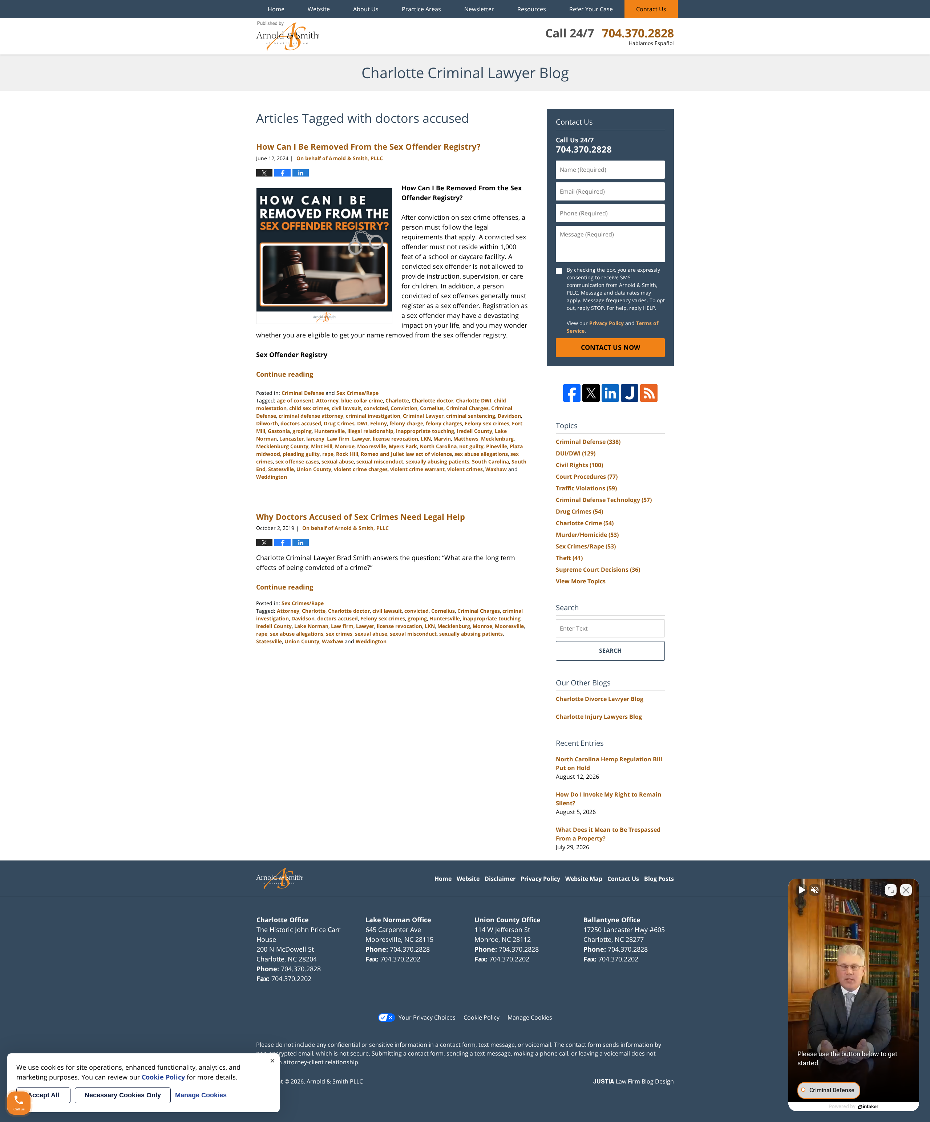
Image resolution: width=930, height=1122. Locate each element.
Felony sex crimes (487, 423)
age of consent (295, 400)
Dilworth (267, 423)
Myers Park (403, 446)
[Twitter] (591, 393)
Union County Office (507, 919)
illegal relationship (370, 431)
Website (319, 9)
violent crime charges (361, 469)
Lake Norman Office (398, 919)
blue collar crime (362, 400)
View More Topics (581, 581)
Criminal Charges (467, 408)
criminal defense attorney (311, 415)
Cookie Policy (482, 1017)
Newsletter (479, 9)
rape (327, 453)
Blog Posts (659, 879)
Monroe (345, 446)
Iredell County (474, 431)
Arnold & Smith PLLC (335, 1081)
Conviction (404, 408)
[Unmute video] (801, 890)
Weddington (271, 476)
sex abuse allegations (481, 453)
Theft (569, 558)
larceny (315, 438)
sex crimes (339, 633)
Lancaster (291, 438)
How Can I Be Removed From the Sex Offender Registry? (368, 146)
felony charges (444, 423)
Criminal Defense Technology (604, 500)
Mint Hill (321, 446)
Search (610, 651)
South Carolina (490, 461)
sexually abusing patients (437, 461)
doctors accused (300, 423)
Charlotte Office (282, 919)
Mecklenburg (497, 438)
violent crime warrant (417, 469)
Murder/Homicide (587, 535)
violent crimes (465, 469)
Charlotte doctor (432, 400)
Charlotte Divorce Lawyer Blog (599, 699)
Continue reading (284, 374)
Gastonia (279, 431)
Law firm (338, 438)
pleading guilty (301, 453)
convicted (376, 408)
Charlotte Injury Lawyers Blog (599, 717)
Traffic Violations (586, 488)
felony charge (406, 423)
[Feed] (649, 393)
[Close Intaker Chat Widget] (906, 890)
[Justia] (629, 393)
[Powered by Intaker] (868, 1107)
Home (276, 9)
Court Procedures (587, 477)
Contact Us (651, 9)
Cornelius (432, 408)
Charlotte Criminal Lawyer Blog (287, 36)
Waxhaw (496, 469)
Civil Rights (579, 465)
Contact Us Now (610, 347)
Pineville (496, 446)
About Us (366, 9)
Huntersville (329, 431)
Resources (531, 9)
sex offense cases (297, 461)
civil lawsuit (346, 408)
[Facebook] (572, 393)
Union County (313, 469)
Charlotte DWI (474, 400)
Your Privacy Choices (427, 1017)
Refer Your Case (591, 9)
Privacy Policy (606, 323)
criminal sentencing (470, 415)
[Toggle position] (891, 890)
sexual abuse (338, 461)
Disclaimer (500, 879)
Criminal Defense (303, 392)
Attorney (327, 400)
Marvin (442, 438)
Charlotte (397, 400)
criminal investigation (373, 415)
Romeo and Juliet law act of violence (406, 453)
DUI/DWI (575, 453)
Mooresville (371, 446)
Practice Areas (421, 9)
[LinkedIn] (610, 393)
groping (302, 431)
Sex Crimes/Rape (357, 392)
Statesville (281, 469)
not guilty (471, 446)
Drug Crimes (339, 423)
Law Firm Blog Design (633, 1081)
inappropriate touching (425, 431)
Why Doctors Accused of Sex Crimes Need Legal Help (360, 516)
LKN (426, 438)
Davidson (509, 415)
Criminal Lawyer (423, 415)
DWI (362, 423)
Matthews (465, 438)
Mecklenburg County (282, 446)
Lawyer (361, 438)
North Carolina (438, 446)
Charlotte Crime (585, 523)
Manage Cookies (530, 1017)
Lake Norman (311, 626)
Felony (378, 423)
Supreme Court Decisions (598, 570)
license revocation (395, 438)
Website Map (583, 879)
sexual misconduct (379, 461)
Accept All (43, 1095)
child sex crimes (309, 408)
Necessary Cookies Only (123, 1095)
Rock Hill (347, 453)
